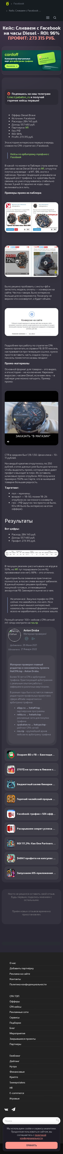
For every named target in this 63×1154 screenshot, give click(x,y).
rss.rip (34, 622)
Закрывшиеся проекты (23, 1038)
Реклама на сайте (20, 973)
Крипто (14, 1076)
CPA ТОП (14, 996)
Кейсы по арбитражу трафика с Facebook (29, 155)
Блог (12, 1027)
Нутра (13, 1066)
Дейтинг (14, 1061)
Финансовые (17, 1071)
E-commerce (17, 1092)
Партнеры (15, 1043)
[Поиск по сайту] (55, 17)
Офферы (15, 1001)
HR (11, 1087)
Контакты (15, 978)
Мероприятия (17, 1033)
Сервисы (15, 1017)
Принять (31, 1145)
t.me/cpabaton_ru (18, 97)
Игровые (15, 1098)
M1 (27, 127)
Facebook (19, 3)
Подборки (15, 1022)
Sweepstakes (17, 1082)
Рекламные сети (19, 1011)
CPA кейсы (15, 1006)
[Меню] (47, 17)
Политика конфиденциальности (28, 984)
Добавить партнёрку (22, 968)
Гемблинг (15, 1055)
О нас (13, 962)
